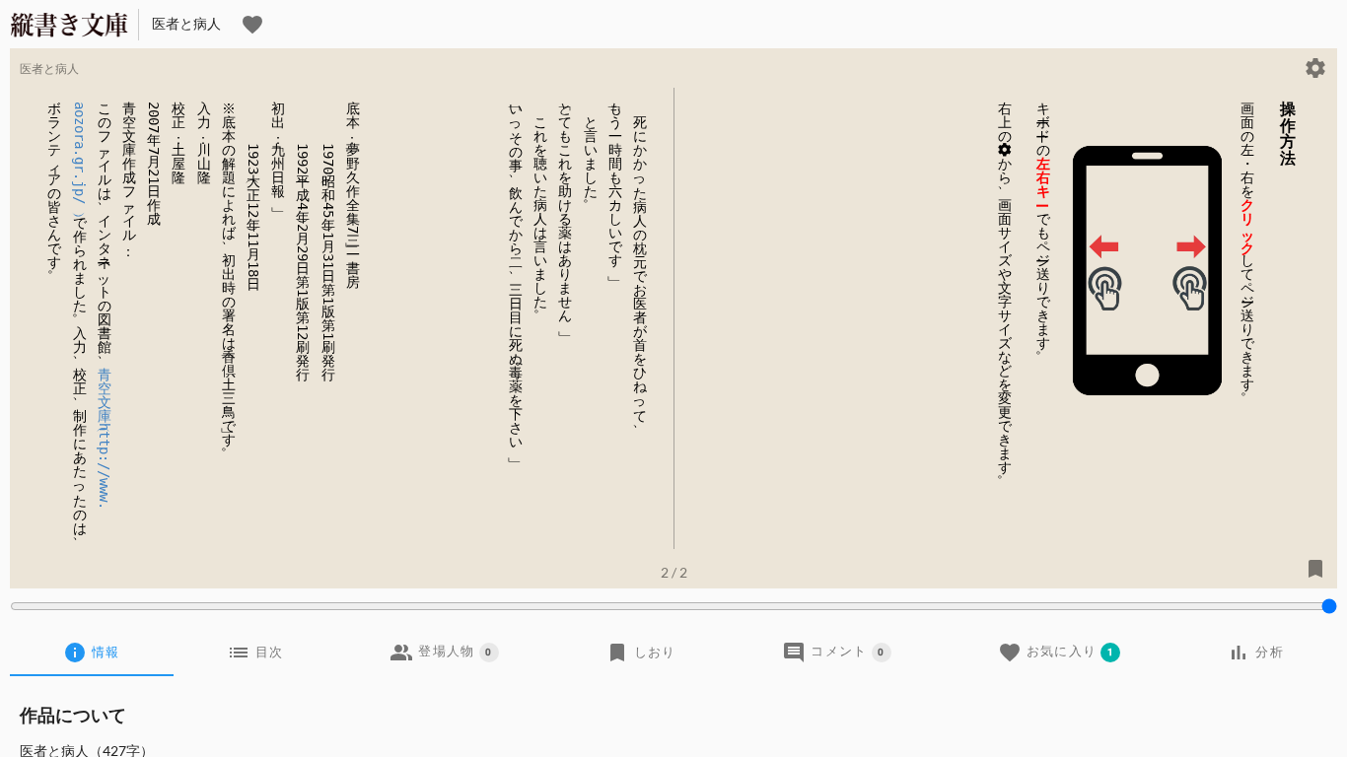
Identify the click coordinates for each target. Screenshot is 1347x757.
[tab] (92, 652)
